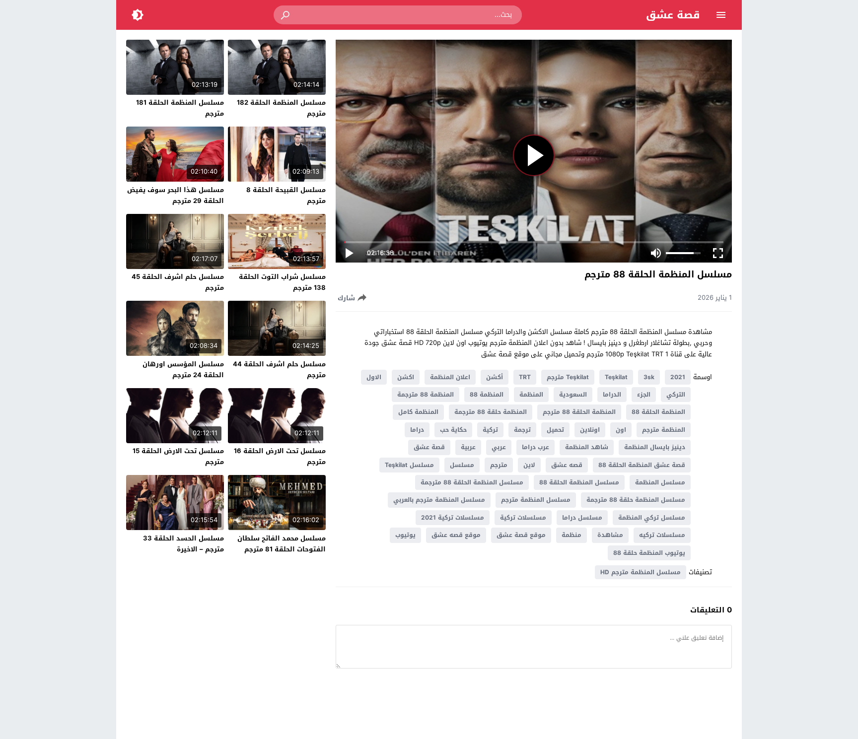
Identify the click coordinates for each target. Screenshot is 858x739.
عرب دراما (535, 447)
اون (621, 429)
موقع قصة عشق (521, 535)
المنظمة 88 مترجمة (425, 394)
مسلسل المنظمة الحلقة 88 (579, 482)
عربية (468, 447)
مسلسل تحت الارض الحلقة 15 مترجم (178, 456)
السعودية (573, 394)
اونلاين (590, 429)
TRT (525, 377)
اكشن (405, 377)
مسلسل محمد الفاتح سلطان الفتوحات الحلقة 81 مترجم (281, 543)
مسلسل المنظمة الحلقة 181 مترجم (180, 108)
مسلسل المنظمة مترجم (536, 499)
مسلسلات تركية (523, 517)
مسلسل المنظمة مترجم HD (640, 572)
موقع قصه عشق (456, 535)
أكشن (494, 377)
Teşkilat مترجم (568, 377)
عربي (499, 447)
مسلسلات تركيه (662, 535)
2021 (677, 377)
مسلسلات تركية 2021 (452, 517)
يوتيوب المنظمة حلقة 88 (649, 552)
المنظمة (531, 394)
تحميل (555, 429)
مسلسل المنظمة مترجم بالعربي (439, 499)
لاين (529, 465)
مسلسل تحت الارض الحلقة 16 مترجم (280, 456)
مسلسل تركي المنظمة (651, 517)
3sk (649, 377)
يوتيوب (405, 535)
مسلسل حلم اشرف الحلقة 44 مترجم (279, 369)
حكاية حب (453, 429)
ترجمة (522, 429)
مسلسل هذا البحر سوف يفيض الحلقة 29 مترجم (175, 195)
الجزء (643, 394)
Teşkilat (616, 377)
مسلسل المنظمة (660, 482)
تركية (490, 429)
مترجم (498, 465)
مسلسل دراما (582, 517)
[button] (286, 14)
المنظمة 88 (486, 394)
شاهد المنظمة (586, 447)
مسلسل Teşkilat (409, 465)
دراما (417, 429)
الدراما (612, 394)
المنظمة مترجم (663, 429)
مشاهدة (610, 535)
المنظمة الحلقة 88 (658, 411)
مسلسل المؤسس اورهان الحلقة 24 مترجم (183, 369)
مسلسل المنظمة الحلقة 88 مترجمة (472, 482)
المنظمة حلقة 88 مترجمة (490, 411)
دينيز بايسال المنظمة (654, 447)
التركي (675, 394)
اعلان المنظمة (450, 377)
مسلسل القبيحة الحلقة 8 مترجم (286, 195)
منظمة (571, 535)
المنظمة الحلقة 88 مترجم (579, 411)
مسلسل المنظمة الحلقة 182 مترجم (281, 108)
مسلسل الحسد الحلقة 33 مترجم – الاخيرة (183, 543)
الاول (373, 377)
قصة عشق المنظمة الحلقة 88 (641, 465)
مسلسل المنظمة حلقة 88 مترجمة (635, 499)
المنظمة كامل (418, 411)
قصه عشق (566, 465)
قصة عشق (673, 15)
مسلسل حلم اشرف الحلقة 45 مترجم (178, 282)
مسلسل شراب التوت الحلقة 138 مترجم (282, 282)
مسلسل (462, 465)
